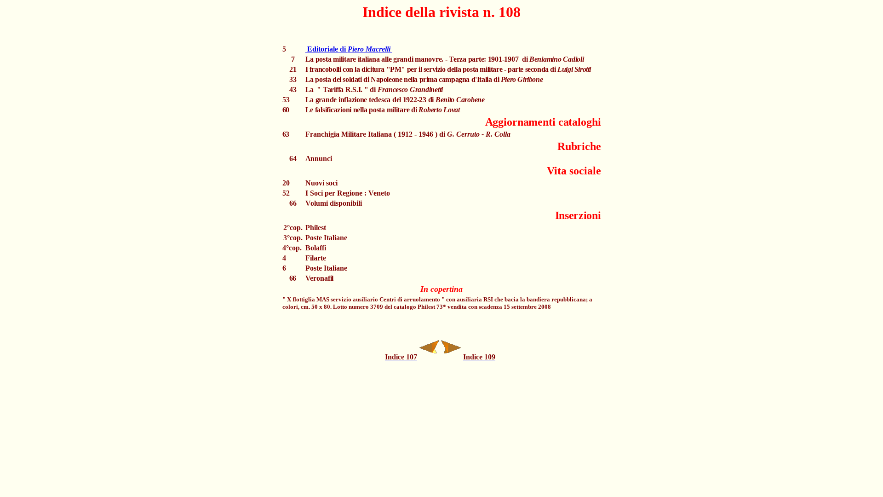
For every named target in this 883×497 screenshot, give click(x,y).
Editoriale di (348, 49)
